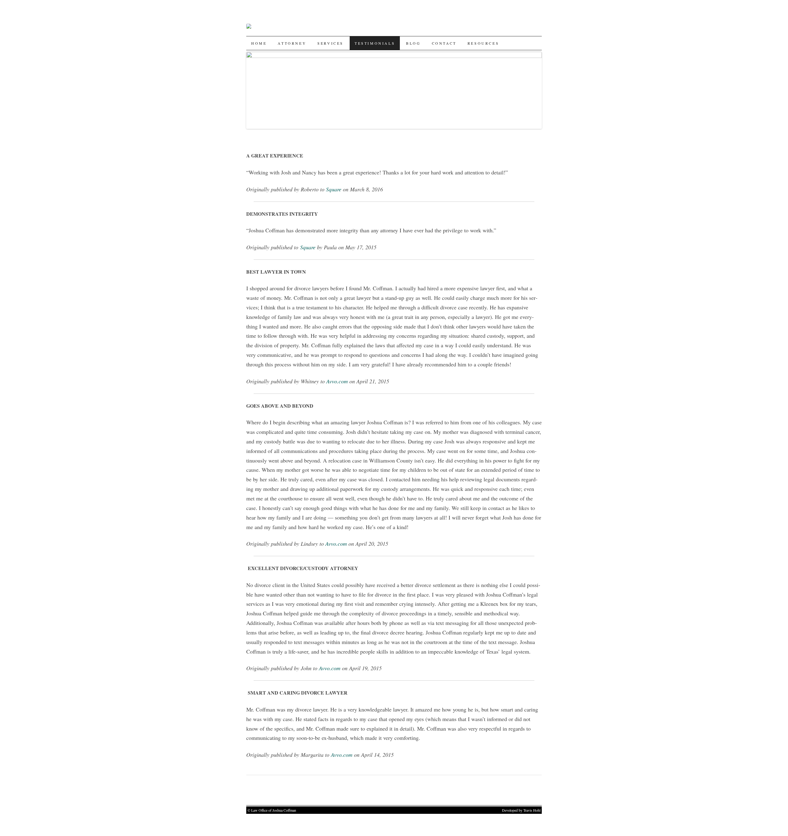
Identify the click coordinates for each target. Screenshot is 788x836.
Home (259, 43)
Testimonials (375, 43)
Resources (483, 43)
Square (333, 189)
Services (330, 43)
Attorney (292, 43)
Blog (413, 43)
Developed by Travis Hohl (521, 810)
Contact (444, 43)
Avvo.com (337, 381)
